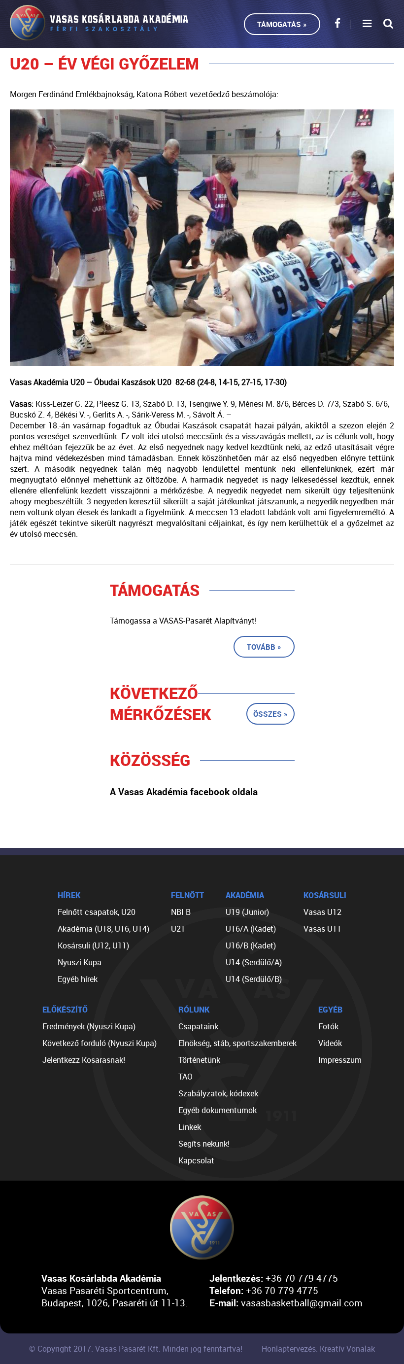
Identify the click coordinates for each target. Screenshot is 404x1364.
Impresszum (340, 1059)
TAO (185, 1076)
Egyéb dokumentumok (217, 1110)
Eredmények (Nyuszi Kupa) (88, 1026)
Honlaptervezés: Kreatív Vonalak (318, 1348)
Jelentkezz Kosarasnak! (83, 1059)
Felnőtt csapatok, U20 (96, 912)
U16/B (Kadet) (251, 945)
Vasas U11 (322, 928)
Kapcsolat (196, 1160)
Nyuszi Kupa (79, 962)
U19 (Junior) (247, 912)
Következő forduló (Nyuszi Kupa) (99, 1043)
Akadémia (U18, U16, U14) (103, 928)
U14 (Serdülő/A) (254, 962)
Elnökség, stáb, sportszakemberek (237, 1043)
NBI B (181, 912)
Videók (330, 1043)
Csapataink (198, 1026)
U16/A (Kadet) (251, 928)
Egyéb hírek (78, 979)
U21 (178, 928)
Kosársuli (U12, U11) (93, 945)
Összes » (270, 714)
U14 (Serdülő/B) (254, 979)
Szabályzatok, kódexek (218, 1093)
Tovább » (264, 647)
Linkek (189, 1126)
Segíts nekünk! (204, 1143)
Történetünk (199, 1059)
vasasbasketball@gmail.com (302, 1302)
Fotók (328, 1026)
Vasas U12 (322, 912)
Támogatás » (282, 24)
